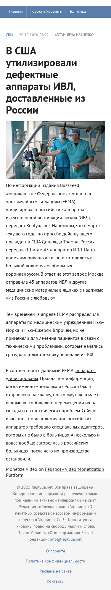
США (9, 35)
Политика (77, 11)
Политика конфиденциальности (55, 561)
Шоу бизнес (19, 23)
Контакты (55, 581)
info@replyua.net (66, 539)
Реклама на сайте (56, 571)
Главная (16, 11)
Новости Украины (46, 11)
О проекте (55, 551)
